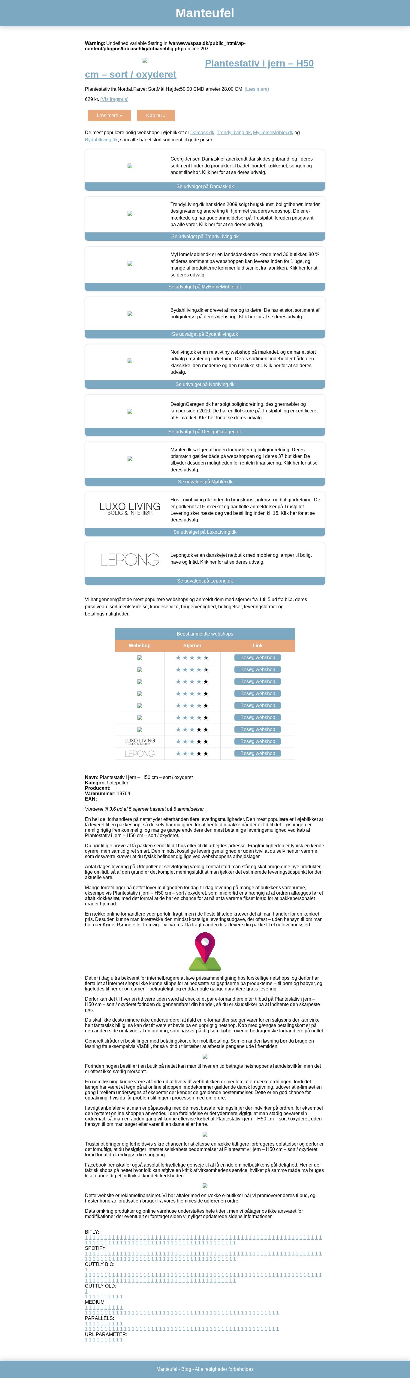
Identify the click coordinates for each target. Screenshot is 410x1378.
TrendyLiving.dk (234, 132)
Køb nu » (156, 115)
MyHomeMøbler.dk (273, 132)
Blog (186, 1369)
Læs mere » (109, 115)
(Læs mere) (257, 89)
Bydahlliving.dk (101, 139)
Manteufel (205, 13)
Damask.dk (202, 132)
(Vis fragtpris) (114, 99)
